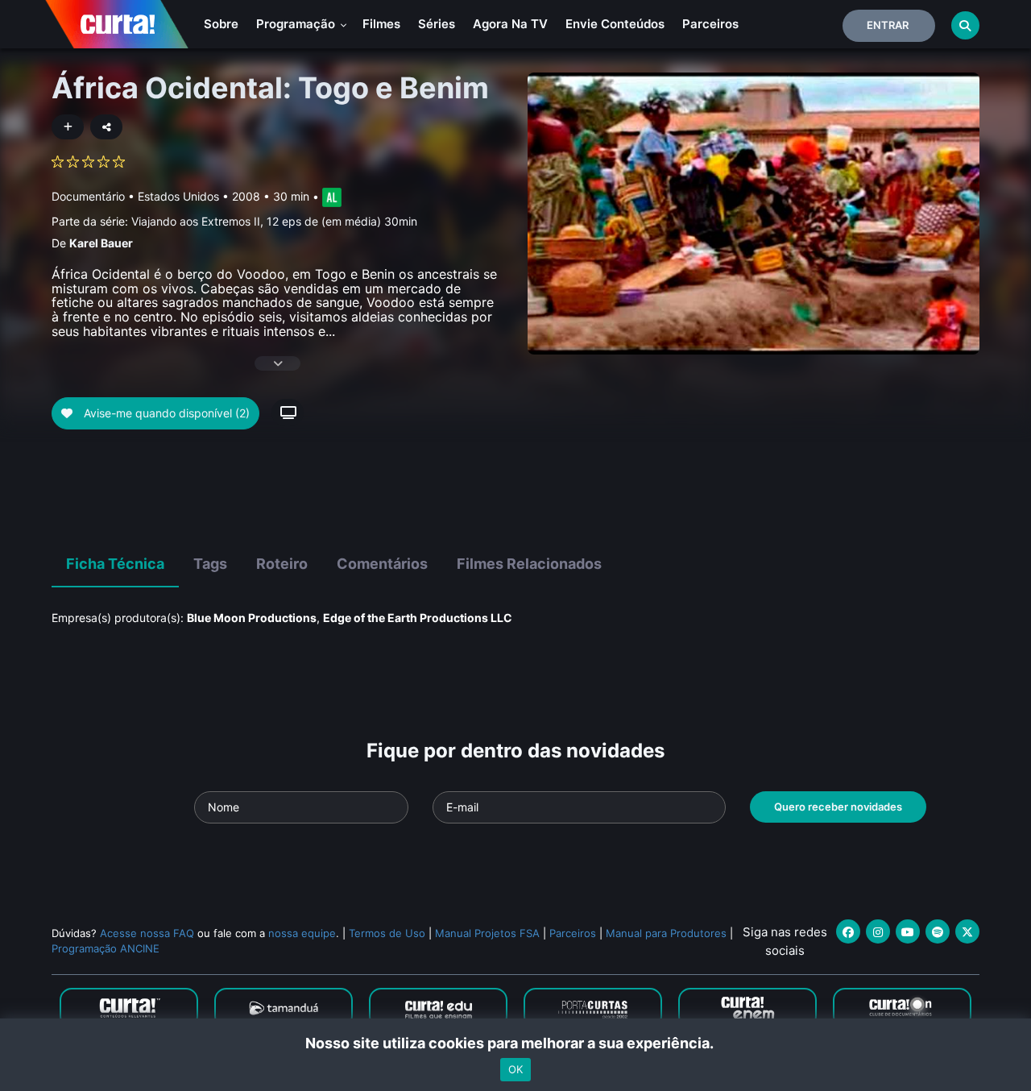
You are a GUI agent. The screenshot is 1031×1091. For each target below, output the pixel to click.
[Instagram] (878, 931)
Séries (436, 23)
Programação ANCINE (105, 948)
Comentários (382, 563)
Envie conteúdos (615, 23)
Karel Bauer (101, 243)
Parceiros (710, 23)
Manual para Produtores (666, 933)
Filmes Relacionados (529, 563)
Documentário (88, 196)
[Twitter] (967, 931)
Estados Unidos (178, 196)
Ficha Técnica (115, 563)
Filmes (381, 23)
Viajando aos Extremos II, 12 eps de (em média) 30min (274, 221)
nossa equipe (302, 933)
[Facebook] (848, 931)
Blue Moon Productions (252, 617)
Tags (210, 563)
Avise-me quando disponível (165, 413)
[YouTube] (908, 931)
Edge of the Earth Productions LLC (417, 617)
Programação (297, 23)
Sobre (221, 23)
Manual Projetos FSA (487, 933)
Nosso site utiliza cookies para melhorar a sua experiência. (516, 1043)
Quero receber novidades (838, 806)
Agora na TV (510, 23)
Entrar (888, 25)
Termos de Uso (387, 933)
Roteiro (282, 563)
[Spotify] (937, 931)
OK (515, 1069)
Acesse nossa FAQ (147, 933)
